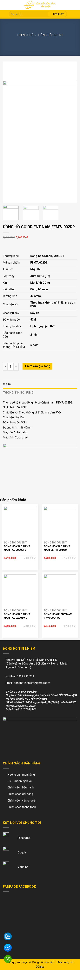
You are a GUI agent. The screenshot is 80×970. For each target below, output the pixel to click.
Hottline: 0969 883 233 (20, 676)
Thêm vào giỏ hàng (37, 366)
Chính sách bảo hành (21, 787)
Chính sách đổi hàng (20, 794)
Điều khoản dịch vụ (20, 781)
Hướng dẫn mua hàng (21, 774)
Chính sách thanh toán (22, 807)
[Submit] (57, 14)
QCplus (40, 966)
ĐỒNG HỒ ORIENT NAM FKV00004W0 (58, 616)
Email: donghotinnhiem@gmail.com (28, 683)
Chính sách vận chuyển (22, 800)
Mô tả (7, 384)
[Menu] (6, 5)
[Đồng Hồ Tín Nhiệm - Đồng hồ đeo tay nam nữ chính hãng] (40, 5)
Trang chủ (25, 35)
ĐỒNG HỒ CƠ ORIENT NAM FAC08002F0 (17, 548)
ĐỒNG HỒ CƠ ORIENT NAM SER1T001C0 (57, 548)
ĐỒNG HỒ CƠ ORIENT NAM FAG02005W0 (17, 616)
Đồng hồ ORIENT (50, 35)
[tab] (40, 384)
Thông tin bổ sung (18, 392)
